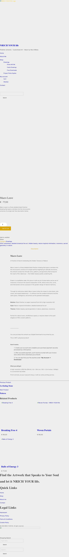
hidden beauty (33, 243)
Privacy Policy (4, 516)
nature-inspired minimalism (47, 243)
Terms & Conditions (6, 519)
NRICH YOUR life (9, 45)
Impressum (3, 512)
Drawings (9, 241)
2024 (1, 243)
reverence (59, 243)
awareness (7, 243)
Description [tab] (34, 249)
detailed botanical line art (20, 243)
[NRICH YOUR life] (34, 21)
